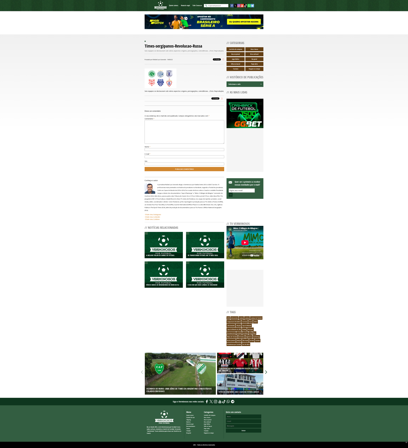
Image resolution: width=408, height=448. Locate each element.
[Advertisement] (245, 152)
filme (254, 333)
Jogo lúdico (235, 59)
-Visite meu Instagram (153, 214)
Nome (147, 147)
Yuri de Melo (246, 344)
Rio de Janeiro (231, 340)
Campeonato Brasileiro (234, 322)
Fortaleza (241, 337)
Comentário (149, 119)
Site (146, 161)
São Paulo (245, 340)
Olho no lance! (235, 64)
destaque (250, 329)
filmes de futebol (232, 337)
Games (188, 428)
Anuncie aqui (185, 5)
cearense (244, 322)
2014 (228, 318)
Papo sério (254, 64)
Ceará (250, 322)
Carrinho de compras (235, 49)
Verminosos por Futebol (234, 344)
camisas (247, 318)
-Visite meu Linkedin (152, 217)
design (244, 329)
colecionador (231, 325)
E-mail (147, 154)
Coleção (188, 431)
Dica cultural (254, 54)
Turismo (235, 69)
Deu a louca (254, 49)
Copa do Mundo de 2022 (234, 329)
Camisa (241, 318)
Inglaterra (249, 337)
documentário (231, 333)
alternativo (234, 318)
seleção (239, 340)
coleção (238, 325)
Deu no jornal (235, 54)
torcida (252, 340)
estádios (245, 333)
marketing (256, 337)
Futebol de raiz (190, 417)
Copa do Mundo (246, 325)
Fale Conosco (197, 5)
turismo (257, 340)
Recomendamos (190, 426)
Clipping (188, 420)
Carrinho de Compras (209, 415)
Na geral (254, 59)
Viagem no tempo (254, 69)
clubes (255, 322)
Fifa (250, 333)
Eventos (188, 422)
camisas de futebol (256, 318)
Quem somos (173, 5)
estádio (239, 333)
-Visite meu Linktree (152, 219)
